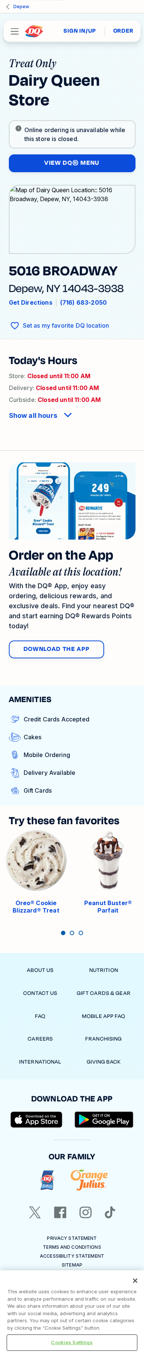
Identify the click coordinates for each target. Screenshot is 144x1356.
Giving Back (104, 1062)
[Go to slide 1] (63, 933)
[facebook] (60, 1212)
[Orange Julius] (89, 1180)
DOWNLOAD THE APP (57, 649)
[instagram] (85, 1212)
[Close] (135, 1281)
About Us (40, 970)
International (40, 1062)
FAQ (40, 1016)
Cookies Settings (72, 1342)
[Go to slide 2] (72, 933)
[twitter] (35, 1212)
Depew (21, 6)
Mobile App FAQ (104, 1016)
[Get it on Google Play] (104, 1119)
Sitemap (72, 1265)
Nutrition (103, 970)
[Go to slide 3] (81, 933)
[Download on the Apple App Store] (36, 1119)
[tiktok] (110, 1212)
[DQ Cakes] (47, 1180)
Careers (40, 1039)
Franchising (103, 1039)
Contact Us (40, 993)
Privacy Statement (72, 1238)
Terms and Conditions (72, 1247)
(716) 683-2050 (83, 302)
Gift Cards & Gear (104, 993)
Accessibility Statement (72, 1256)
